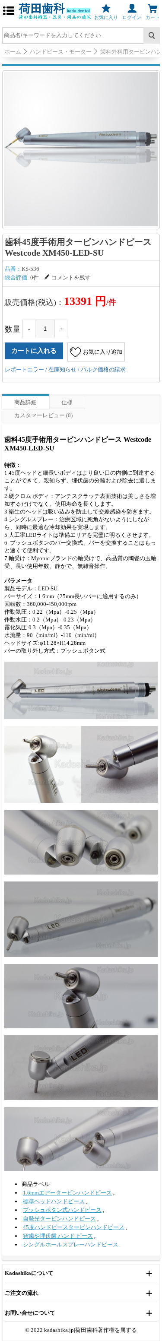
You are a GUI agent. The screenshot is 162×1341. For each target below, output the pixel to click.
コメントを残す (71, 277)
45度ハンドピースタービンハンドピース (73, 1227)
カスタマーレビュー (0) (43, 415)
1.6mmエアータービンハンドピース (67, 1192)
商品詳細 (25, 402)
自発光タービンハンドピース (59, 1218)
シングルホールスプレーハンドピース (70, 1244)
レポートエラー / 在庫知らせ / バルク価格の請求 (65, 369)
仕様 (67, 402)
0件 (34, 277)
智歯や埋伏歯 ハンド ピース (58, 1236)
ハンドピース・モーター (61, 51)
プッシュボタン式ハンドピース (62, 1210)
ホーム (12, 51)
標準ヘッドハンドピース (54, 1201)
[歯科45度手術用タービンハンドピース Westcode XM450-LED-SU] (81, 149)
